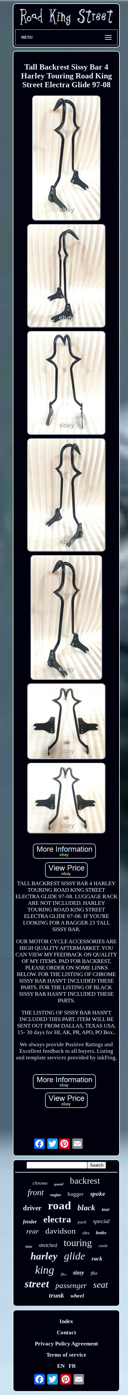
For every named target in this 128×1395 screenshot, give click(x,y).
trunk (56, 1295)
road (59, 1205)
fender (30, 1221)
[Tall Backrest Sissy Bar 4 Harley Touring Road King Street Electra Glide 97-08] (66, 158)
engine (55, 1195)
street (37, 1284)
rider (28, 1246)
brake (101, 1232)
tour (106, 1209)
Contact (66, 1332)
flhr (94, 1273)
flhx (63, 1274)
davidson (60, 1230)
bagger (76, 1194)
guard (58, 1184)
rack (97, 1258)
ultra (85, 1233)
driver (32, 1208)
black (86, 1207)
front (36, 1192)
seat (100, 1285)
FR (72, 1366)
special (101, 1221)
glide (74, 1256)
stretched (48, 1245)
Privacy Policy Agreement (66, 1344)
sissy (78, 1272)
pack (82, 1221)
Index (66, 1321)
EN (61, 1366)
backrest (85, 1181)
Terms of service (66, 1355)
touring (78, 1242)
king (44, 1270)
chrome (40, 1183)
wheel (77, 1296)
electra (57, 1219)
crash (103, 1245)
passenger (71, 1285)
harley (44, 1256)
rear (32, 1231)
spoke (97, 1193)
